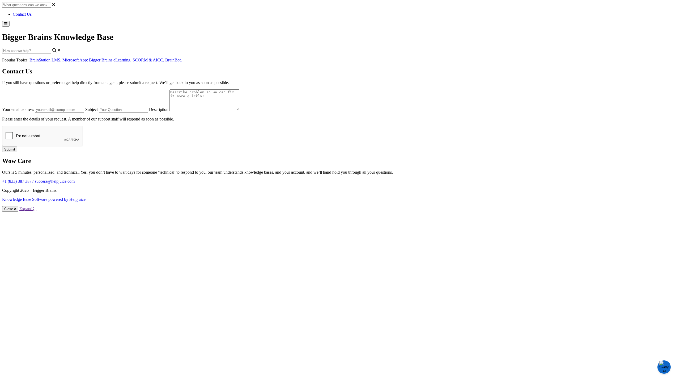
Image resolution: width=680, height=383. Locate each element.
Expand (26, 208)
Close (9, 209)
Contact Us (22, 14)
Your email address (18, 109)
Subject (91, 109)
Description (158, 109)
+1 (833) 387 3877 (18, 181)
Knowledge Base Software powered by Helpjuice (44, 199)
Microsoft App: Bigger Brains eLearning (96, 60)
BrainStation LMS (45, 60)
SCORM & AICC (148, 60)
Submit (9, 149)
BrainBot (173, 60)
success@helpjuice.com (55, 181)
